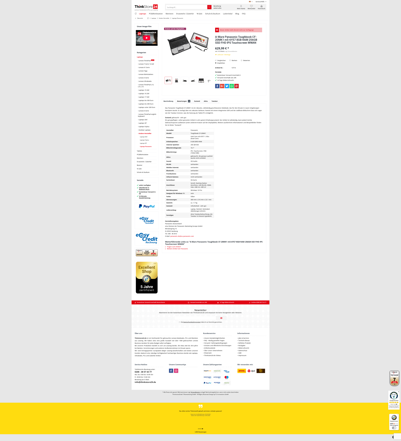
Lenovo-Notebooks (177, 338)
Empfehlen (221, 63)
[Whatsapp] (232, 86)
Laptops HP (142, 123)
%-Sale (139, 169)
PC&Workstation (142, 154)
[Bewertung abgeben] (238, 45)
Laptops (140, 57)
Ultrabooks (138, 356)
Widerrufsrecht (243, 348)
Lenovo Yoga (142, 71)
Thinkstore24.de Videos (212, 355)
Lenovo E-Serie (143, 111)
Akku (206, 101)
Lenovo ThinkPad (146, 60)
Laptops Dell (142, 120)
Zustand (197, 101)
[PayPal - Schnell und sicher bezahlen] (146, 206)
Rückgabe (241, 345)
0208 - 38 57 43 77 (143, 372)
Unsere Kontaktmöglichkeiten (214, 338)
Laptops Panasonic (146, 146)
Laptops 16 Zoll (143, 94)
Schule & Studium (143, 172)
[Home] (136, 13)
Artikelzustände (209, 348)
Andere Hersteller (144, 133)
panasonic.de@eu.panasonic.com (182, 236)
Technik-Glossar (244, 340)
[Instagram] (176, 371)
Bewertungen (183, 101)
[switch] (394, 428)
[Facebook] (217, 86)
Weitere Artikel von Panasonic (177, 249)
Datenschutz (242, 351)
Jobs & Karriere (243, 338)
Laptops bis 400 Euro (145, 104)
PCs (186, 338)
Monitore (140, 158)
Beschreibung (168, 101)
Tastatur (215, 101)
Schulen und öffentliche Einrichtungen (217, 345)
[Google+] (222, 86)
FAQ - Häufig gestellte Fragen (214, 340)
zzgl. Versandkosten (231, 51)
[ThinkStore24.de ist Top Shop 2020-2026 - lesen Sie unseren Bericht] (394, 378)
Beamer (139, 165)
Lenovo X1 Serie (144, 67)
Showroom (208, 353)
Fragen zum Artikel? (174, 247)
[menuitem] (260, 1)
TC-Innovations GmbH (222, 394)
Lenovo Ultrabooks (145, 81)
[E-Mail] (236, 86)
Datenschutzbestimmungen (192, 322)
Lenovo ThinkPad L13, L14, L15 (146, 86)
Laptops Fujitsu (143, 127)
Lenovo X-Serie (143, 78)
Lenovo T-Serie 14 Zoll (146, 64)
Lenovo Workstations (145, 74)
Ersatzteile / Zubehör (144, 162)
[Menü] (397, 415)
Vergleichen (221, 60)
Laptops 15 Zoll (143, 90)
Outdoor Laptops (144, 130)
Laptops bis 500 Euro (145, 100)
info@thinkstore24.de (145, 382)
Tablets (139, 151)
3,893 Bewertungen (200, 432)
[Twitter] (227, 86)
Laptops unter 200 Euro (146, 107)
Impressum (242, 355)
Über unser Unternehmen (213, 351)
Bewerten (246, 60)
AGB (239, 353)
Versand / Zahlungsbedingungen (215, 343)
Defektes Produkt (244, 343)
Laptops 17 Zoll (143, 97)
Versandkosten (195, 392)
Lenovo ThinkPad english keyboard (147, 115)
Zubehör (152, 356)
